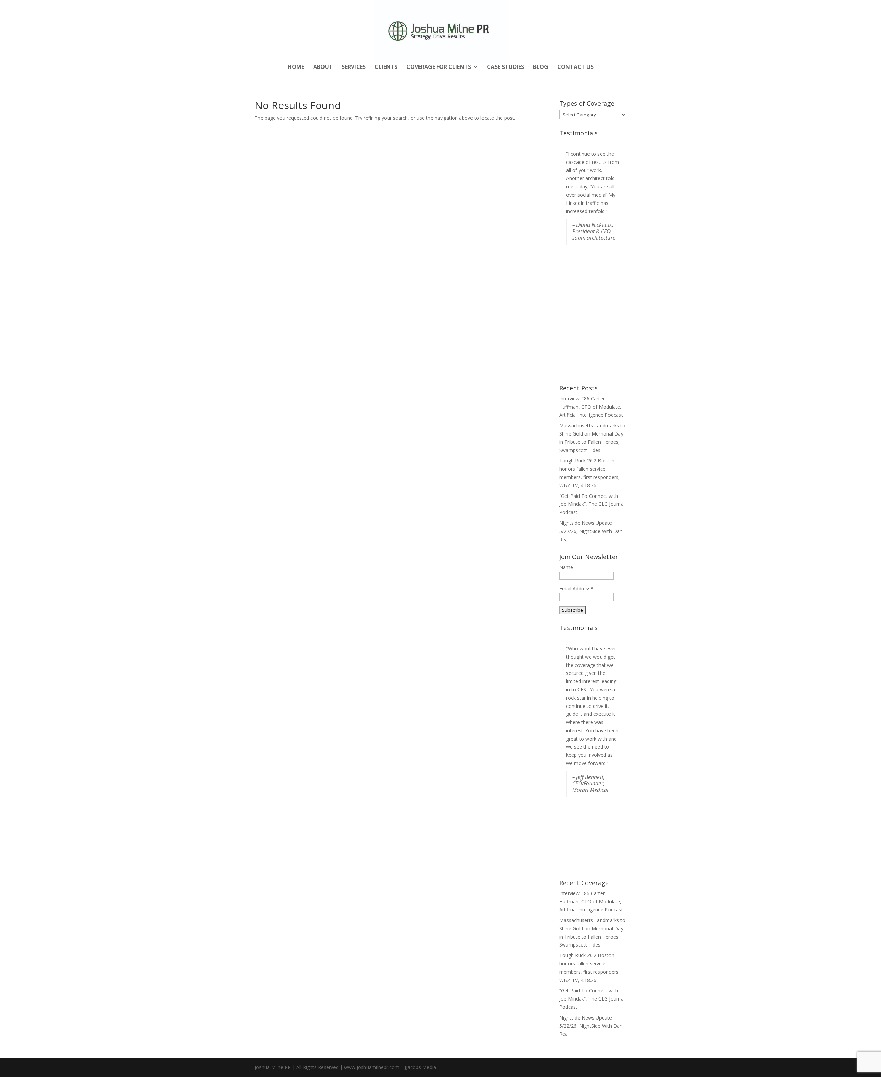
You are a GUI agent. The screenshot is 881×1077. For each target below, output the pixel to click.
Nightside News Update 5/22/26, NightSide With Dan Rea (591, 531)
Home (296, 67)
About (323, 67)
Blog (540, 67)
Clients (386, 67)
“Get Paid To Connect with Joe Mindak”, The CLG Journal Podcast (592, 504)
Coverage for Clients (438, 67)
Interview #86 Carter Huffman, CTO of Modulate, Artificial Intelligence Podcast (591, 406)
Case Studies (505, 67)
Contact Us (575, 67)
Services (354, 67)
